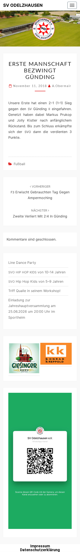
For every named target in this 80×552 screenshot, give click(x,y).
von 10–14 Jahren (36, 272)
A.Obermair (61, 86)
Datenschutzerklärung (40, 550)
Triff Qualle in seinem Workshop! (34, 291)
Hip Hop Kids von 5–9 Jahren (35, 281)
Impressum (40, 546)
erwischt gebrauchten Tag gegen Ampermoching (40, 192)
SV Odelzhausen (23, 5)
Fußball (19, 164)
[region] (40, 358)
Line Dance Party (22, 262)
